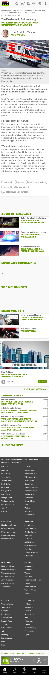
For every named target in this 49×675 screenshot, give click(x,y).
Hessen (4, 463)
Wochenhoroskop (8, 573)
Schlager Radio (7, 491)
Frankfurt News (30, 474)
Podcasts (27, 583)
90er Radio (5, 477)
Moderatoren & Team (32, 580)
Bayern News (29, 501)
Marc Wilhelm (18, 35)
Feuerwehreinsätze (36, 182)
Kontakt (27, 611)
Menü (44, 672)
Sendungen (28, 566)
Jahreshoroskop (7, 580)
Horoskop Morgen (8, 570)
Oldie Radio (5, 487)
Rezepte (4, 611)
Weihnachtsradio (7, 501)
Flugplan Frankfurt (31, 552)
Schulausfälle (29, 556)
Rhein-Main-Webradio (35, 389)
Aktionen (28, 570)
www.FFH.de (17, 460)
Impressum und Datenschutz (13, 654)
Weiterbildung (29, 631)
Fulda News (28, 498)
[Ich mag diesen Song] (33, 660)
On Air (27, 563)
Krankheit (8, 182)
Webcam (40, 3)
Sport (26, 504)
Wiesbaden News (31, 477)
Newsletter (28, 607)
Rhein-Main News (8, 535)
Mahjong (4, 635)
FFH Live (4, 470)
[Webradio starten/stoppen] (39, 660)
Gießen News (29, 494)
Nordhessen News (8, 525)
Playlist (23, 3)
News (27, 467)
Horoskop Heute (7, 566)
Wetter (34, 3)
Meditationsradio (7, 504)
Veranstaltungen (7, 604)
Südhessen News (8, 539)
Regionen (6, 522)
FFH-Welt (29, 600)
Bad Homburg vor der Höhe (16, 192)
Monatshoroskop (7, 576)
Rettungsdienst (20, 187)
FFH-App (28, 604)
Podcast (24, 672)
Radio (4, 467)
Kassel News (29, 484)
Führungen (28, 621)
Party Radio (5, 494)
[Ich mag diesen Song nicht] (44, 660)
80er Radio (5, 474)
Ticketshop (5, 624)
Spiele (3, 631)
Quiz (3, 641)
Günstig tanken (30, 546)
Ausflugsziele (6, 618)
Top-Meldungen (28, 10)
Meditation (5, 614)
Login (26, 635)
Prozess (20, 182)
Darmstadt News (31, 487)
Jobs (26, 618)
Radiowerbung (30, 628)
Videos (27, 573)
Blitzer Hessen (30, 529)
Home (5, 672)
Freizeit (5, 600)
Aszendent (5, 587)
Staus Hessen (29, 525)
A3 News (28, 535)
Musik (15, 672)
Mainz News (29, 481)
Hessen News (29, 470)
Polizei (6, 187)
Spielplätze (5, 607)
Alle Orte (28, 511)
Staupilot (28, 3)
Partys (3, 645)
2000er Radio (6, 481)
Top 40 (4, 508)
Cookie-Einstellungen (36, 654)
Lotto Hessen (6, 628)
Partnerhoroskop (7, 583)
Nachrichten (6, 10)
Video (34, 672)
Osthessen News (8, 529)
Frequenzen (28, 614)
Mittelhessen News (8, 532)
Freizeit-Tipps (6, 621)
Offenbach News (30, 491)
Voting (27, 594)
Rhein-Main (17, 10)
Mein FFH (46, 3)
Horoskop (6, 563)
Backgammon (6, 638)
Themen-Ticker (11, 395)
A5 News (28, 539)
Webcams (28, 576)
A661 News (29, 542)
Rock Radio (5, 484)
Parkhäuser (28, 549)
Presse (27, 624)
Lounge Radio (6, 498)
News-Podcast (30, 587)
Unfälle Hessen (30, 532)
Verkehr (28, 522)
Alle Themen (29, 515)
